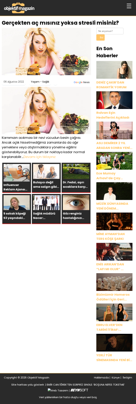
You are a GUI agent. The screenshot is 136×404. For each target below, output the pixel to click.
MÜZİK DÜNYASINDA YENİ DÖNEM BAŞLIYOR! (112, 206)
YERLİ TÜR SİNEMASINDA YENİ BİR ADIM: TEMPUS (114, 357)
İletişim (127, 377)
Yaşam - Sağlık (40, 81)
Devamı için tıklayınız (40, 157)
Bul (101, 37)
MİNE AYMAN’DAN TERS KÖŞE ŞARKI (110, 236)
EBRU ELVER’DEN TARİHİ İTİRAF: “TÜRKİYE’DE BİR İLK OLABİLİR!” (112, 327)
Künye (116, 377)
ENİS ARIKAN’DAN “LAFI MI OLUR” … (110, 266)
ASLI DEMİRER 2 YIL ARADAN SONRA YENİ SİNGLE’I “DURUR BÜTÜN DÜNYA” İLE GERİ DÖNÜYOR (113, 145)
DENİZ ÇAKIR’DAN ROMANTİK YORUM (111, 84)
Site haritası (19, 384)
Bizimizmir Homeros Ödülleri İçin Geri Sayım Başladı (113, 297)
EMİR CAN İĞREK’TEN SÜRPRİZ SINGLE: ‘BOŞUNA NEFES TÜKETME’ (86, 384)
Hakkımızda (101, 377)
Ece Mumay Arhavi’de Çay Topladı (108, 175)
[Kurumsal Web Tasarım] (79, 390)
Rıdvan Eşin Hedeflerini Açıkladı (112, 115)
